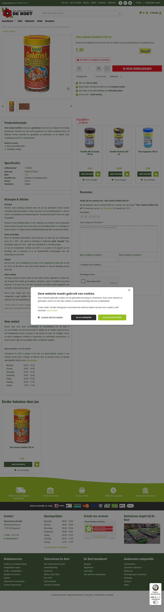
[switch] (155, 602)
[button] (50, 317)
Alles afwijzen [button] (83, 317)
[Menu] (159, 584)
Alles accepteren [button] (112, 317)
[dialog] (82, 306)
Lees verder (52, 310)
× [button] (129, 290)
